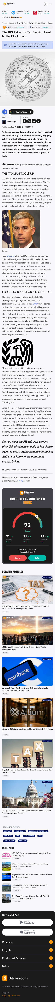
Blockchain (19, 831)
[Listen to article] (4, 111)
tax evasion (9, 841)
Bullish (37, 558)
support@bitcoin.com (11, 996)
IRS (17, 836)
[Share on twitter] (29, 121)
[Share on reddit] (34, 121)
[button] (30, 111)
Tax (40, 836)
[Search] (46, 4)
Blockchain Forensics (38, 831)
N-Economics (29, 836)
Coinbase (8, 836)
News (4, 23)
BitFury (7, 831)
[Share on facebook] (25, 121)
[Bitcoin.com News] (9, 4)
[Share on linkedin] (38, 121)
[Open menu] (51, 4)
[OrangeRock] (16, 17)
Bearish (18, 558)
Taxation (22, 841)
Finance (11, 23)
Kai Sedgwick (12, 122)
